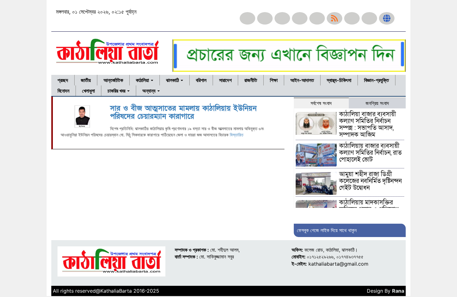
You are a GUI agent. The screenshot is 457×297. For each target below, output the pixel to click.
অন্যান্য (149, 91)
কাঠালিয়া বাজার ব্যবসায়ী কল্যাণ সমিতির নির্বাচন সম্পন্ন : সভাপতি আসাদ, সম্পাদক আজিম (367, 124)
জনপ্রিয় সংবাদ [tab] (377, 103)
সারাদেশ (225, 80)
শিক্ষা (274, 80)
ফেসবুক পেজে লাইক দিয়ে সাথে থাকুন (327, 230)
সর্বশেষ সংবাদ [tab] (321, 103)
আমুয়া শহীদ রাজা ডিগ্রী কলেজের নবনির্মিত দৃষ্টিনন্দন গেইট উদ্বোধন (370, 181)
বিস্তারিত (236, 134)
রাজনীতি (250, 80)
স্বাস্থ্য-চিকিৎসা (339, 80)
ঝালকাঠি (173, 80)
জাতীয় (86, 80)
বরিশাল (201, 80)
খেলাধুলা (88, 91)
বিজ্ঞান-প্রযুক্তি (376, 80)
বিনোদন (63, 91)
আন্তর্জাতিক (113, 80)
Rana (398, 291)
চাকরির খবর (117, 91)
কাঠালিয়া (143, 80)
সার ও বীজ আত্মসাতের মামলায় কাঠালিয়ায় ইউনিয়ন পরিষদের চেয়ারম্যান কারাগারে (183, 112)
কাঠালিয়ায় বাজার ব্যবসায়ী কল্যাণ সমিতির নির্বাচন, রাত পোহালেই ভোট (370, 153)
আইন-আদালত (302, 80)
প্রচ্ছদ (63, 80)
